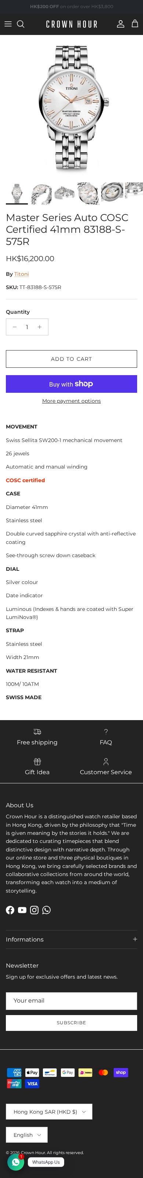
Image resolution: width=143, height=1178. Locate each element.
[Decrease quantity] (12, 327)
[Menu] (8, 24)
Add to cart (71, 359)
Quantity (18, 312)
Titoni (21, 274)
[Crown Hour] (71, 24)
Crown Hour (33, 1152)
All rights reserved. (65, 1152)
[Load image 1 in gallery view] (71, 107)
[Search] (24, 24)
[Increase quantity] (41, 327)
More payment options (71, 401)
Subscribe (72, 1022)
